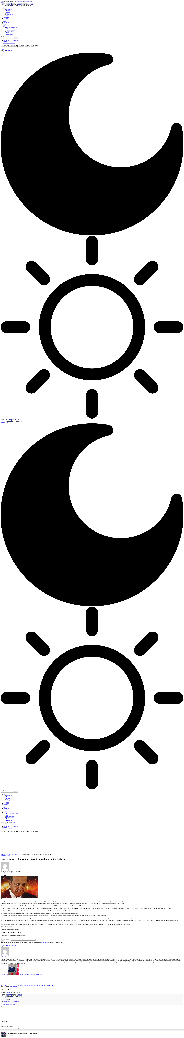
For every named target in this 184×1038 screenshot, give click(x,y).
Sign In (14, 822)
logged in (9, 992)
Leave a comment (13, 986)
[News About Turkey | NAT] (17, 5)
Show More (9, 50)
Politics (8, 855)
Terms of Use (28, 1)
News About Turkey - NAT (7, 872)
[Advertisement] (92, 843)
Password (3, 1029)
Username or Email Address (7, 1026)
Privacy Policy (19, 1)
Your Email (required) (6, 939)
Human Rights (4, 855)
